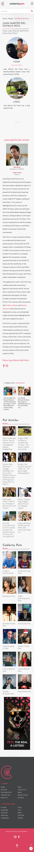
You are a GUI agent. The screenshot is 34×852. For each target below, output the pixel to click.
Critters (21, 815)
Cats (19, 810)
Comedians (5, 818)
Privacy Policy (23, 795)
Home (5, 18)
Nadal (15, 305)
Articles (4, 790)
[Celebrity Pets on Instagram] (15, 836)
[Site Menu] (32, 3)
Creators (4, 815)
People (10, 18)
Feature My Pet (6, 792)
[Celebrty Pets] (17, 4)
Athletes (17, 174)
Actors (3, 807)
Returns (21, 797)
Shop (19, 787)
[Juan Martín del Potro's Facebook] (4, 365)
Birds (19, 812)
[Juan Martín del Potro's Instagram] (7, 365)
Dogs (20, 807)
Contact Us (22, 790)
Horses (20, 818)
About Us (4, 797)
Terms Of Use (5, 795)
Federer (9, 305)
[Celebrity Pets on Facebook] (18, 836)
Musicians (4, 810)
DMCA (20, 792)
